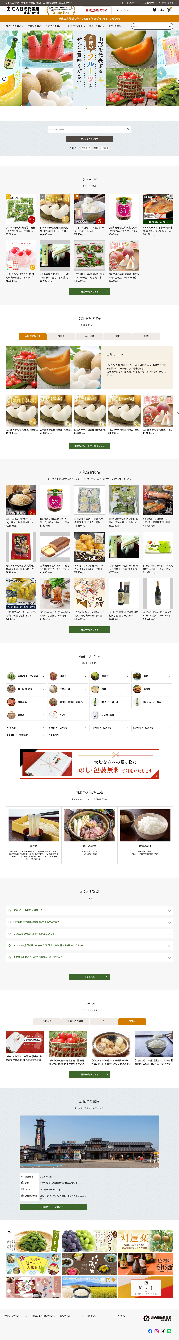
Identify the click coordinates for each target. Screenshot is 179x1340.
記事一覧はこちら (89, 1074)
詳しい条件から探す (89, 139)
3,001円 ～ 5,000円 (143, 727)
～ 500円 (11, 727)
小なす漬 (104, 148)
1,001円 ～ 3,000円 (101, 727)
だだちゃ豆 (86, 148)
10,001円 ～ (55, 735)
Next (152, 68)
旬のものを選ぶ (13, 26)
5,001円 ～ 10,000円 (18, 735)
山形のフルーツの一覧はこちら (89, 446)
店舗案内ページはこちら (53, 1207)
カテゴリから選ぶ (73, 26)
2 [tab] (92, 109)
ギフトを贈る (115, 26)
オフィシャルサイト (129, 3)
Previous (26, 68)
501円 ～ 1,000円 (58, 727)
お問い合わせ (167, 3)
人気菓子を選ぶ (53, 26)
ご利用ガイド (150, 3)
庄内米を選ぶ (34, 26)
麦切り (95, 148)
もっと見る (89, 977)
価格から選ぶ (95, 26)
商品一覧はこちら (89, 291)
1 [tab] (87, 109)
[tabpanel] (89, 68)
